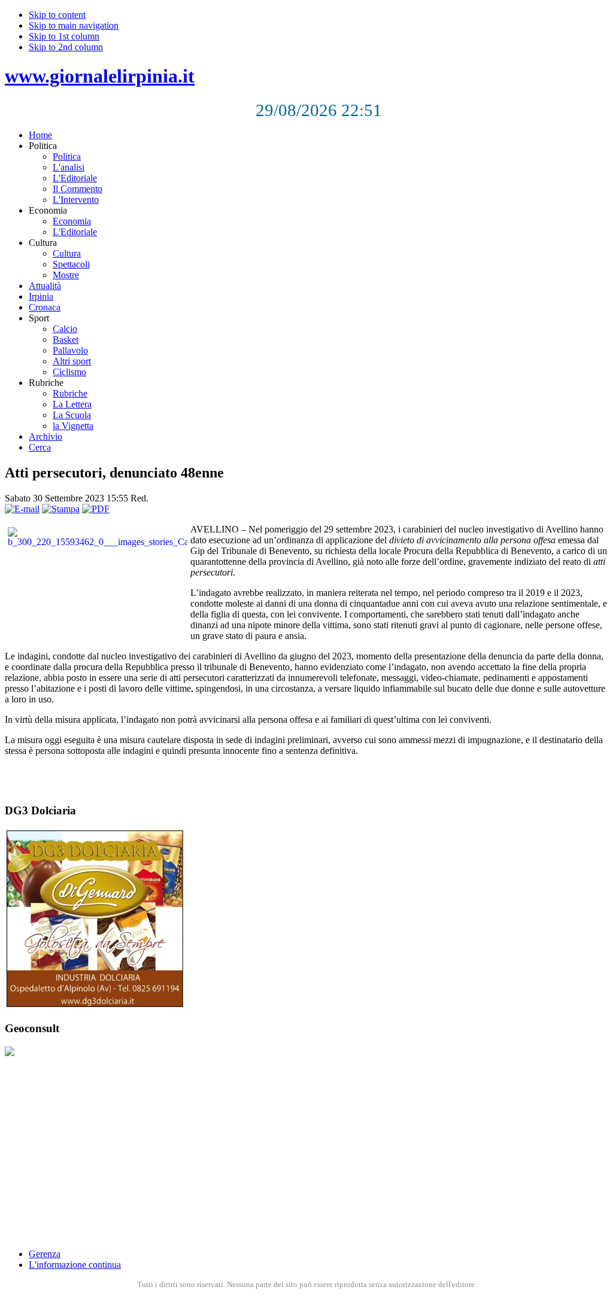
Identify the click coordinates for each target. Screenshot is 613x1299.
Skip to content (57, 15)
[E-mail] (22, 509)
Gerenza (44, 1254)
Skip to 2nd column (66, 47)
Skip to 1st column (64, 36)
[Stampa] (61, 509)
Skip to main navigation (74, 25)
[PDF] (96, 509)
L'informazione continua (75, 1265)
